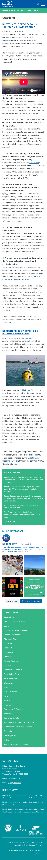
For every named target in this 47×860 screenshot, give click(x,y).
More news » (11, 522)
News (6, 696)
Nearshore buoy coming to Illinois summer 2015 (20, 332)
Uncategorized (10, 735)
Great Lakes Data (11, 674)
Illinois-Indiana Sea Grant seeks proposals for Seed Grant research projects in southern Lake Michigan (23, 498)
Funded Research (11, 661)
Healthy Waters (11, 678)
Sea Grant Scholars (12, 718)
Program (7, 705)
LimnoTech (34, 162)
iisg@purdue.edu (14, 783)
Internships (8, 683)
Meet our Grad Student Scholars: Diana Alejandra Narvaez (21, 506)
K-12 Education (10, 691)
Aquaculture (9, 617)
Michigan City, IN (29, 390)
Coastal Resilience (12, 634)
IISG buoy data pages (15, 267)
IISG (22, 31)
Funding (7, 665)
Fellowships (9, 652)
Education (8, 643)
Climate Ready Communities (16, 630)
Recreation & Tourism (13, 709)
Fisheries (8, 656)
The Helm (8, 731)
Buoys (6, 626)
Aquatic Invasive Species (15, 621)
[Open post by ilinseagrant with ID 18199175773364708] (12, 587)
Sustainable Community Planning (18, 727)
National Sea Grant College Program (28, 845)
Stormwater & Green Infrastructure (19, 722)
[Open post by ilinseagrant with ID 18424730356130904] (34, 587)
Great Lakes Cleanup (13, 669)
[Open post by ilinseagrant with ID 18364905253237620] (12, 565)
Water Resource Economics (16, 744)
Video (6, 740)
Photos (7, 700)
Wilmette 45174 (22, 279)
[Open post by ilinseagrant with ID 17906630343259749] (34, 565)
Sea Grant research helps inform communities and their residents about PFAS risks (23, 515)
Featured (8, 648)
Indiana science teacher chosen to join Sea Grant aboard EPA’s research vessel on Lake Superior (23, 480)
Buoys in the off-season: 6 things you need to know (19, 26)
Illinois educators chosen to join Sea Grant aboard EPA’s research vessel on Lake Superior (22, 489)
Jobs (6, 687)
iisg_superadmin (27, 338)
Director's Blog (10, 639)
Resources (8, 713)
